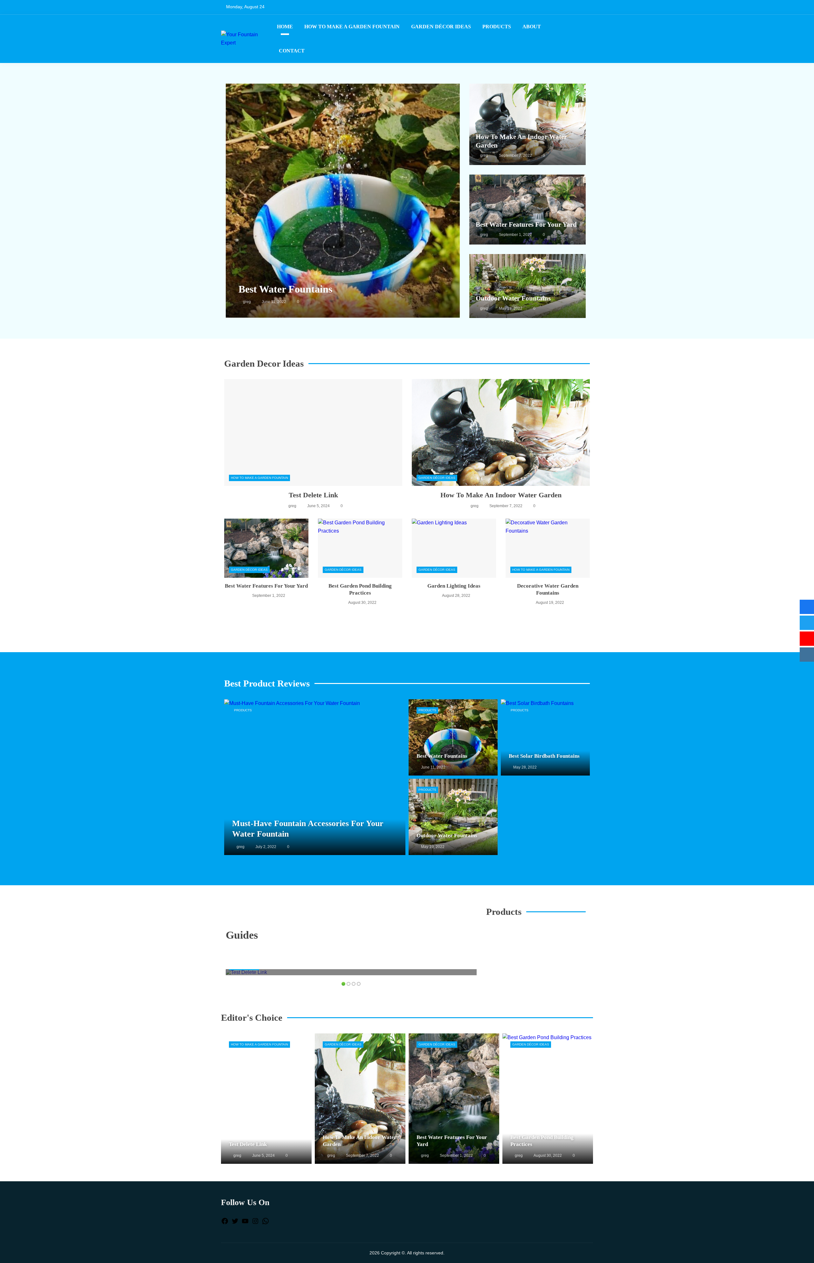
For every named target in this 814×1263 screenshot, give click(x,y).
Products (496, 26)
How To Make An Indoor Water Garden (501, 495)
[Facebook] (225, 1223)
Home (285, 26)
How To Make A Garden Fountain (352, 26)
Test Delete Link (313, 495)
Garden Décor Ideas (441, 26)
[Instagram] (255, 1223)
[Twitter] (235, 1223)
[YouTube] (245, 1223)
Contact (292, 50)
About (531, 26)
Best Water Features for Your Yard (526, 224)
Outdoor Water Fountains (513, 298)
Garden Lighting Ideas (453, 586)
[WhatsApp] (265, 1223)
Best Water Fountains (285, 289)
